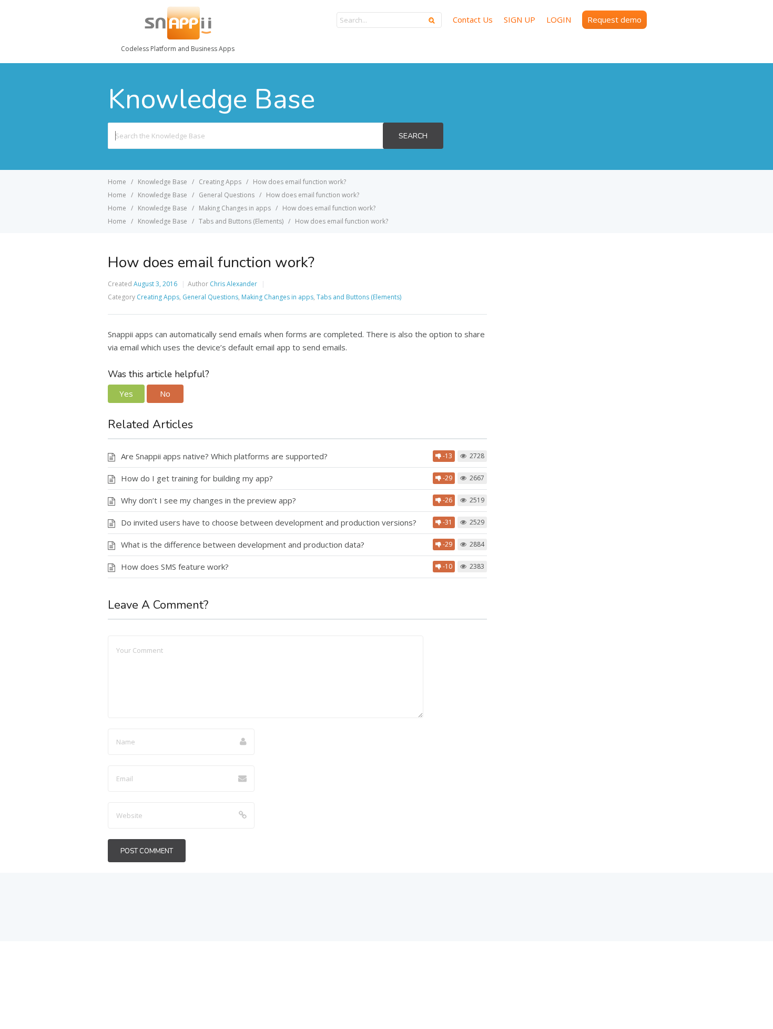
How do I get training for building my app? (197, 478)
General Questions (210, 296)
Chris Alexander (233, 283)
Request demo (614, 19)
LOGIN (558, 19)
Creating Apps (158, 296)
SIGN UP (519, 19)
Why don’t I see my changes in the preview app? (208, 500)
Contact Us (473, 19)
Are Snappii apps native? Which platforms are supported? (224, 456)
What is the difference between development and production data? (242, 544)
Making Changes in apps (277, 296)
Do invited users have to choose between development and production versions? (268, 522)
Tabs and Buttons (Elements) (359, 296)
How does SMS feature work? (175, 566)
